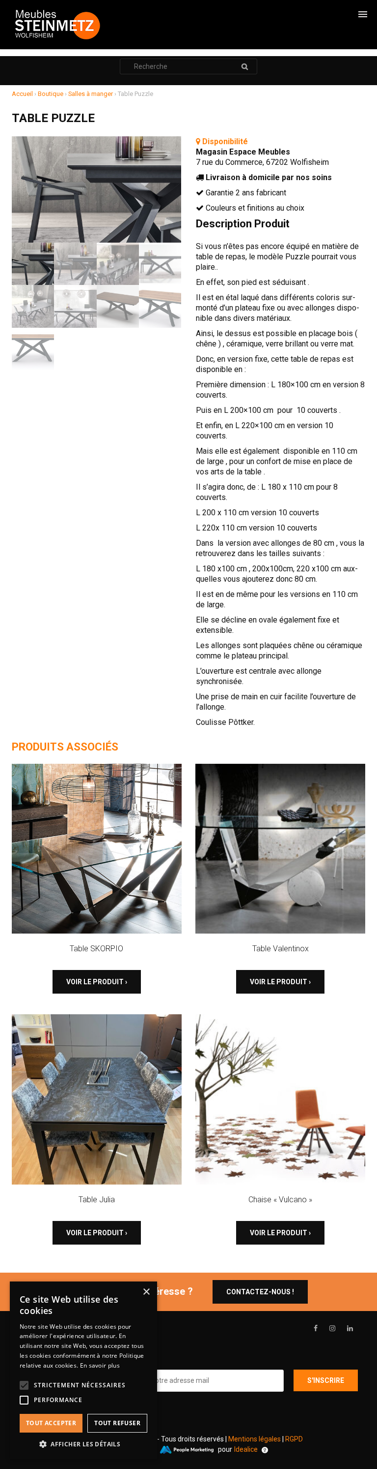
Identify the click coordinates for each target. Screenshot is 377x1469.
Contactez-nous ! (260, 1292)
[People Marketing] (186, 1449)
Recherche (244, 66)
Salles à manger (90, 93)
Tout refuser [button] (117, 1423)
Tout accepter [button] (51, 1423)
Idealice (246, 1449)
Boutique (50, 93)
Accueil (22, 93)
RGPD (294, 1439)
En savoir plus (100, 1365)
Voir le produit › (96, 982)
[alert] (83, 1370)
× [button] (146, 1292)
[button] (83, 1444)
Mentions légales (254, 1439)
